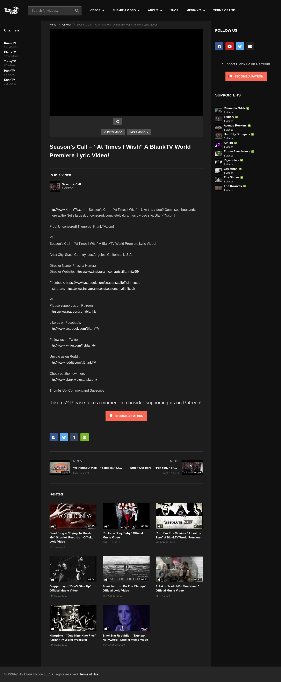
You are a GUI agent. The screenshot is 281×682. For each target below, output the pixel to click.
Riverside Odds (234, 108)
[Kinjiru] (218, 145)
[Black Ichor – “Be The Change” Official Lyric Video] (126, 569)
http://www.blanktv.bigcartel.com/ (73, 379)
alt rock (66, 24)
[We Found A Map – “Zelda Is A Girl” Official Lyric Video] (86, 468)
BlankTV (10, 52)
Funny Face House (237, 151)
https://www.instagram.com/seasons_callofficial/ (100, 288)
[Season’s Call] (55, 186)
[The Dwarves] (218, 188)
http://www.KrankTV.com (67, 209)
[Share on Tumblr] (74, 437)
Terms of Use (89, 674)
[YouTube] (229, 46)
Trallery (229, 116)
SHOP (174, 10)
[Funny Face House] (218, 153)
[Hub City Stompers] (218, 136)
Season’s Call (71, 184)
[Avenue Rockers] (218, 127)
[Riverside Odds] (218, 110)
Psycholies (231, 160)
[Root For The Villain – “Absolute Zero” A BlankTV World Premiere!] (179, 516)
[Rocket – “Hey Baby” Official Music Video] (126, 516)
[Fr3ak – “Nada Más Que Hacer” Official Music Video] (179, 569)
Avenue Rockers (235, 125)
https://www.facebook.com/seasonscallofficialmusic (103, 282)
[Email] (250, 46)
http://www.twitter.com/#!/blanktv (73, 345)
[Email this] (84, 437)
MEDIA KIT (194, 10)
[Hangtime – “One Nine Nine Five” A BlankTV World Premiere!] (73, 618)
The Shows (231, 177)
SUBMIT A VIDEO (125, 10)
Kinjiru (228, 142)
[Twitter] (240, 46)
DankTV (9, 79)
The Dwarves (233, 186)
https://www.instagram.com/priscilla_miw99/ (107, 271)
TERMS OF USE (224, 10)
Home (53, 24)
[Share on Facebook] (54, 437)
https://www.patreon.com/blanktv (73, 311)
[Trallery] (218, 119)
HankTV (9, 70)
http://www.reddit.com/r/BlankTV (73, 362)
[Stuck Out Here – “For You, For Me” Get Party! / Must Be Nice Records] (166, 468)
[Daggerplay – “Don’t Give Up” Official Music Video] (73, 569)
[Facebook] (219, 46)
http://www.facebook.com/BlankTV (74, 328)
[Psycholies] (218, 162)
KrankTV (10, 43)
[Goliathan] (218, 170)
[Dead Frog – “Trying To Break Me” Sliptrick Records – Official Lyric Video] (73, 516)
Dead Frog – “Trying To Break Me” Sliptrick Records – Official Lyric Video (71, 537)
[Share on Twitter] (64, 437)
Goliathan (231, 168)
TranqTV (10, 61)
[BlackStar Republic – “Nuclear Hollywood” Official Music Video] (126, 618)
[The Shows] (218, 179)
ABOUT (153, 10)
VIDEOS (95, 10)
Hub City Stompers (237, 134)
